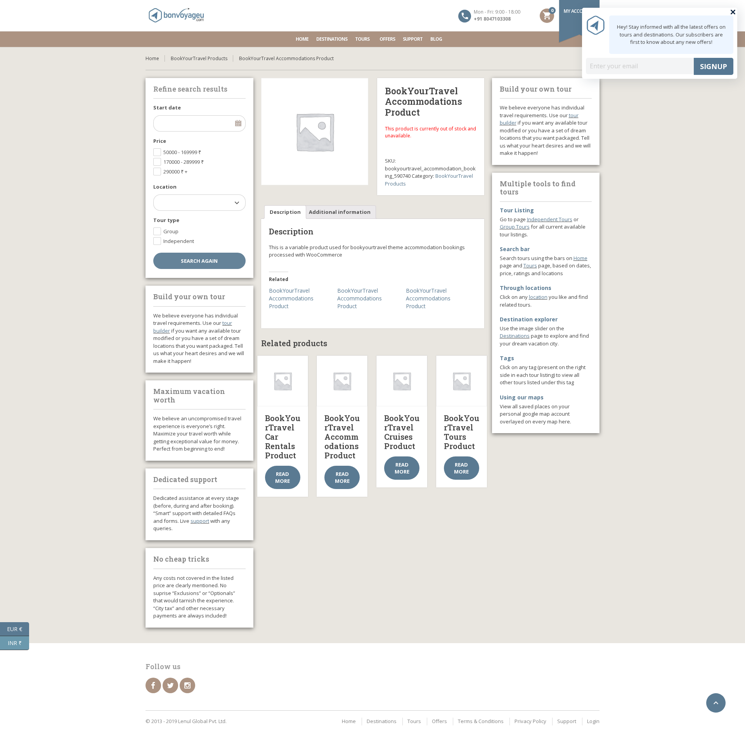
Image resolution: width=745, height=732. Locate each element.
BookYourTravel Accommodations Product (291, 298)
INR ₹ (18, 642)
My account (578, 11)
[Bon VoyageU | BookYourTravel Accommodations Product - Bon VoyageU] (177, 15)
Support (413, 39)
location (538, 296)
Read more (282, 477)
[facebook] (153, 685)
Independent (178, 241)
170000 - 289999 (183, 161)
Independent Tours (549, 219)
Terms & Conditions (481, 721)
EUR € (18, 628)
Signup (713, 66)
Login (593, 721)
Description (285, 211)
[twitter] (170, 685)
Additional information (340, 211)
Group (170, 231)
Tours (362, 39)
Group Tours (515, 226)
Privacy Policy (530, 721)
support (200, 520)
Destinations (331, 39)
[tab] (285, 212)
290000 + (175, 171)
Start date (167, 107)
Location (165, 186)
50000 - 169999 (182, 152)
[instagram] (187, 685)
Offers (387, 39)
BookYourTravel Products (199, 58)
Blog (436, 39)
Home (302, 39)
